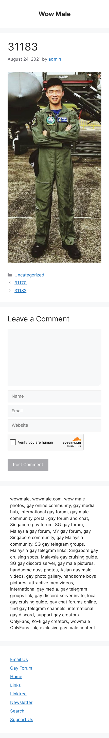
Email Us (19, 659)
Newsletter (21, 702)
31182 (20, 290)
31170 (20, 282)
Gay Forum (21, 668)
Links (15, 685)
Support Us (21, 719)
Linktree (18, 693)
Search (17, 711)
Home (16, 676)
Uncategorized (29, 274)
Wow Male (55, 14)
